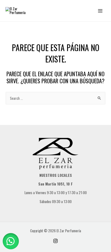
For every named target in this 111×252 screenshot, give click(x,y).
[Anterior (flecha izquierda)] (9, 126)
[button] (11, 241)
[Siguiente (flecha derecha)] (101, 126)
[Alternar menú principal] (100, 10)
